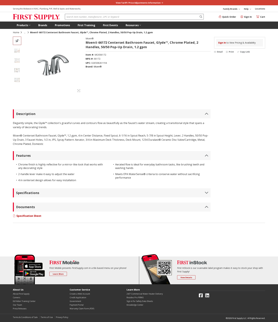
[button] (23, 25)
